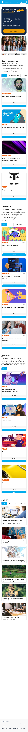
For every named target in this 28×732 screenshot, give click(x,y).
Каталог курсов (12, 728)
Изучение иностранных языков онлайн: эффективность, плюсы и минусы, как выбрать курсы (13, 521)
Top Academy (6, 155)
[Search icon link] (17, 2)
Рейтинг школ (4, 728)
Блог (24, 728)
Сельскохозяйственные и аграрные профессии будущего (13, 580)
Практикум (8, 2)
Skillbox (5, 242)
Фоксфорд (5, 479)
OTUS (4, 186)
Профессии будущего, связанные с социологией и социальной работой (14, 561)
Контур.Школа (6, 93)
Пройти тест (19, 728)
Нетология (5, 273)
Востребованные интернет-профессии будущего (11, 618)
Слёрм (4, 124)
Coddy (4, 386)
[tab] (4, 75)
